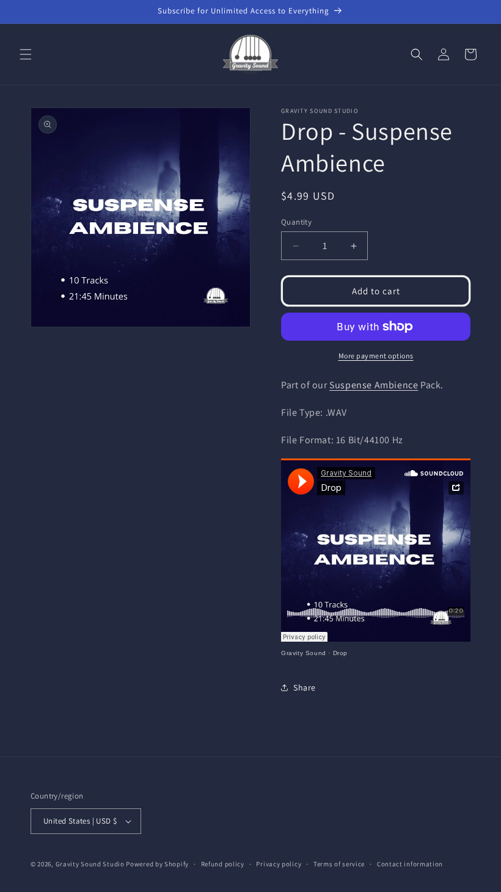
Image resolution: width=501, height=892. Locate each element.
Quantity (296, 222)
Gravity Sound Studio (90, 864)
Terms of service (339, 864)
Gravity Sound (303, 653)
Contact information (410, 864)
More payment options (376, 355)
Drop (340, 653)
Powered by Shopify (157, 864)
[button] (25, 54)
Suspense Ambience (373, 385)
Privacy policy (278, 864)
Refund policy (222, 864)
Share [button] (304, 687)
